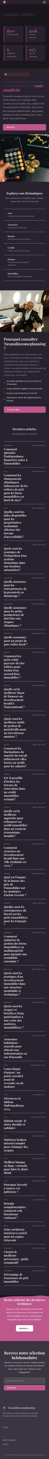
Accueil (5, 1427)
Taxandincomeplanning (21, 1407)
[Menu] (44, 2)
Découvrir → (11, 127)
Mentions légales (8, 1440)
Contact (5, 1444)
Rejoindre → (24, 1328)
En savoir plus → (14, 410)
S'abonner (11, 1388)
